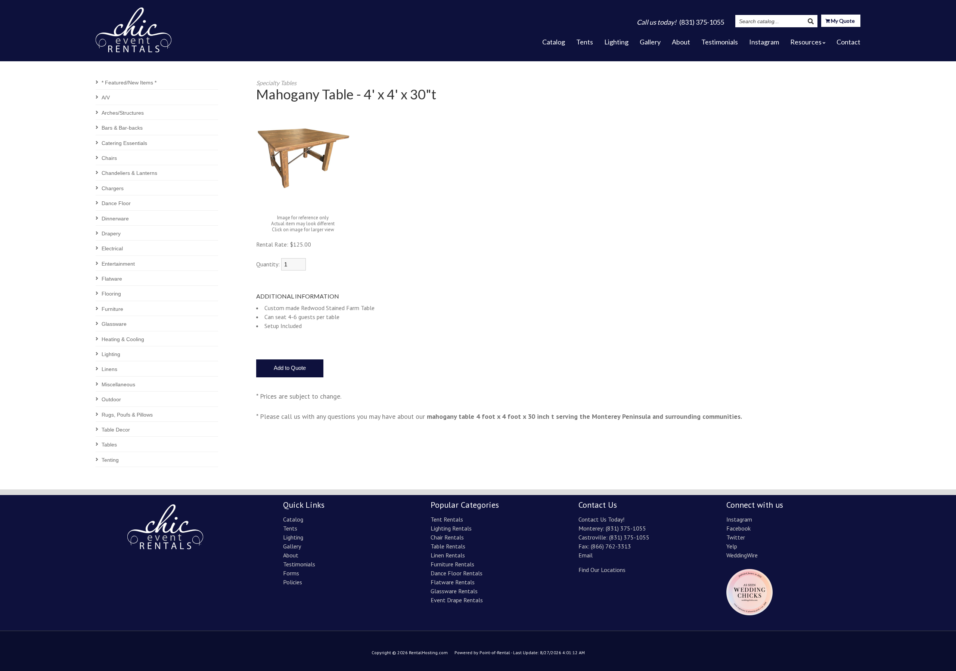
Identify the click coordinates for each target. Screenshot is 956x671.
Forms (291, 573)
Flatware (112, 279)
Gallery (650, 42)
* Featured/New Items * (129, 83)
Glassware (114, 324)
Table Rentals (448, 546)
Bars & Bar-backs (122, 128)
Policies (292, 582)
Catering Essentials (124, 143)
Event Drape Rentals (457, 600)
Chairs (109, 158)
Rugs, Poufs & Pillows (127, 415)
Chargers (113, 188)
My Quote (842, 21)
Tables (109, 445)
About (681, 42)
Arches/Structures (123, 113)
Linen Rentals (448, 555)
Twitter (735, 537)
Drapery (111, 233)
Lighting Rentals (451, 528)
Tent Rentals (447, 519)
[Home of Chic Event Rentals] (165, 547)
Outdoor (111, 399)
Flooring (111, 294)
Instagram (764, 42)
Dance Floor (116, 203)
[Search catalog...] (810, 21)
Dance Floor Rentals (456, 573)
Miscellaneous (118, 384)
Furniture (112, 309)
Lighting (616, 42)
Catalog (553, 42)
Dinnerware (115, 219)
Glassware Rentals (454, 591)
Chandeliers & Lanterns (129, 173)
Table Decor (116, 430)
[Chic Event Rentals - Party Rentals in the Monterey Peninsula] (133, 28)
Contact (848, 42)
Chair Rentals (447, 537)
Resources (806, 42)
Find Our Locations (602, 569)
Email (585, 555)
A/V (106, 98)
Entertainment (118, 264)
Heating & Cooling (123, 339)
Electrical (112, 248)
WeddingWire (742, 555)
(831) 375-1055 (626, 528)
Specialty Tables (276, 82)
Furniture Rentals (452, 564)
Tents (584, 42)
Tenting (110, 460)
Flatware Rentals (453, 582)
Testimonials (719, 42)
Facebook (738, 528)
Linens (109, 369)
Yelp (731, 546)
